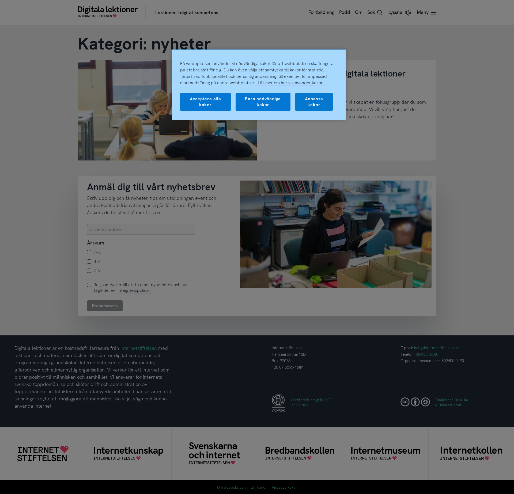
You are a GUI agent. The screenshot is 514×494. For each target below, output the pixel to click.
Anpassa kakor (314, 102)
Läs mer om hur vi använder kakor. (291, 83)
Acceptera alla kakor (205, 102)
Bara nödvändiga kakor (263, 102)
